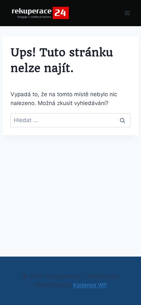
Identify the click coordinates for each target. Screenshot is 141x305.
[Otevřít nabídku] (127, 13)
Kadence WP (90, 285)
